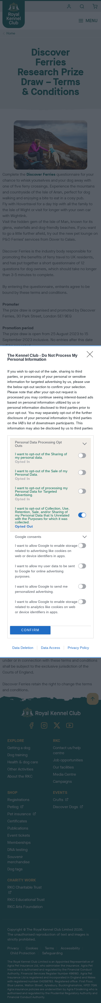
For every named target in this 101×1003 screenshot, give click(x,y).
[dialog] (50, 501)
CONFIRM (30, 630)
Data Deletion (22, 648)
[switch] (82, 455)
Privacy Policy (78, 648)
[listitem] (50, 443)
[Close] (91, 355)
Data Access (50, 648)
